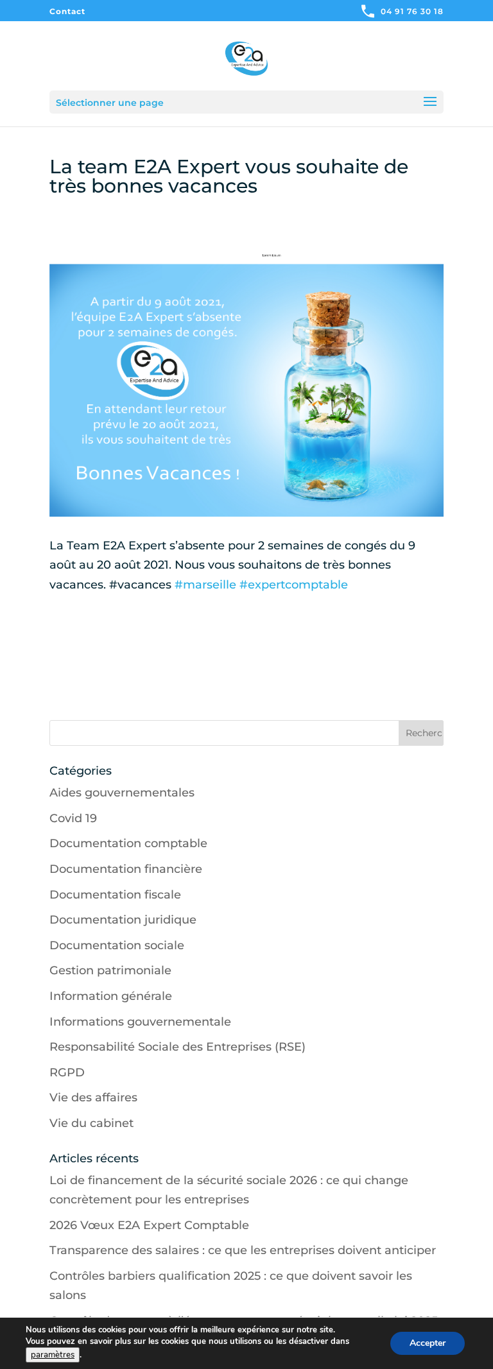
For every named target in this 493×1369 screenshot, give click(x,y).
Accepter (427, 1343)
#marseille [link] (205, 585)
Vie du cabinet (91, 1123)
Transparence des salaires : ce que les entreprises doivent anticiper (242, 1250)
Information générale (110, 996)
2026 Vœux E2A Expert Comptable (149, 1225)
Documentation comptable (128, 843)
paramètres (52, 1355)
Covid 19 (73, 818)
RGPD (67, 1072)
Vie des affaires (93, 1097)
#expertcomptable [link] (293, 585)
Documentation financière (125, 869)
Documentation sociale (116, 945)
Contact (67, 12)
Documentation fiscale (115, 895)
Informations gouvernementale (140, 1022)
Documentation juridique (122, 920)
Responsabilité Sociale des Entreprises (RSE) (177, 1047)
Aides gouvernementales (122, 793)
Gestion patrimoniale (110, 970)
